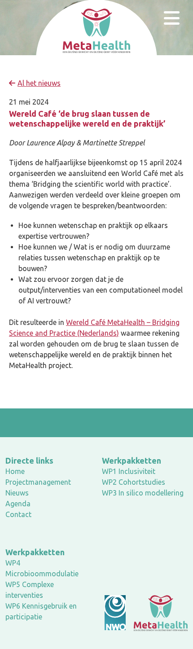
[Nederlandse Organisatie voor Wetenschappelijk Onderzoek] (115, 612)
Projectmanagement (38, 482)
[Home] (96, 30)
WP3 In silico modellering (143, 493)
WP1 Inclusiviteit (128, 471)
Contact (18, 514)
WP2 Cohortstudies (133, 482)
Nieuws (17, 493)
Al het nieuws (39, 83)
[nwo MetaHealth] (161, 612)
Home (15, 471)
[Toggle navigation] (171, 17)
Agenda (18, 504)
